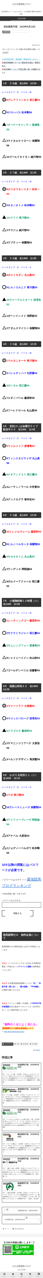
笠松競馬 (34, 1044)
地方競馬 (25, 1044)
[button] (38, 621)
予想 (17, 1044)
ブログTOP (21, 1270)
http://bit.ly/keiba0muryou (14, 1032)
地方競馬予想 (8, 1044)
